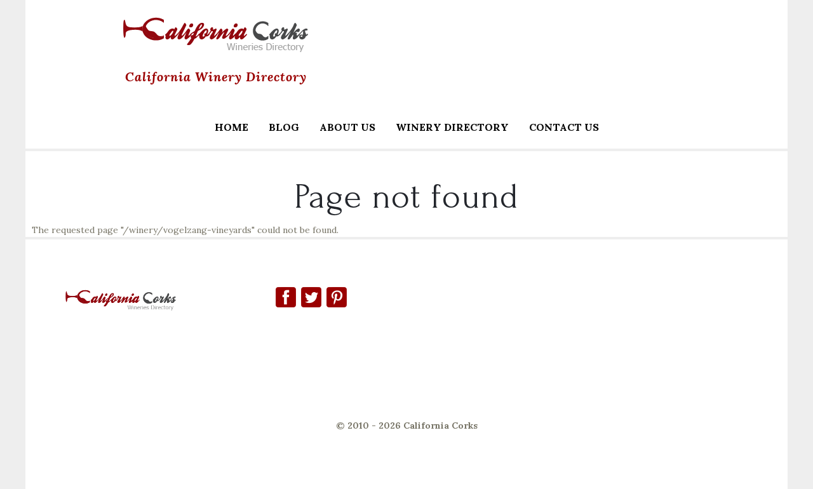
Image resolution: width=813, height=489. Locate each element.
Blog (284, 127)
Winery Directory (447, 128)
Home (231, 127)
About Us (347, 127)
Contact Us (564, 127)
